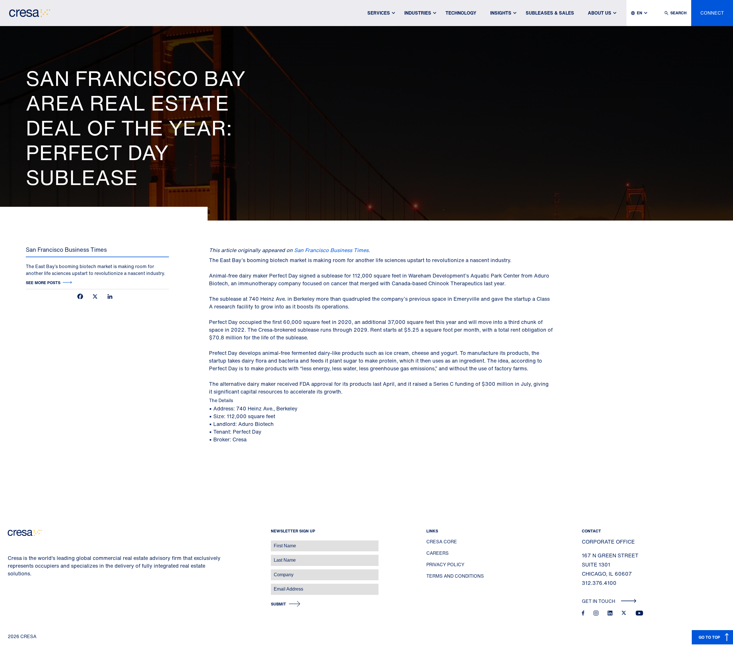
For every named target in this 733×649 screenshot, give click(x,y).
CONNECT (712, 12)
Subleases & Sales (550, 12)
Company (10, 571)
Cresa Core (441, 541)
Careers (437, 553)
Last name (11, 557)
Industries (417, 12)
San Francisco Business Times (331, 250)
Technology (461, 12)
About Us (599, 12)
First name (11, 542)
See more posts (43, 283)
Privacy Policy (445, 564)
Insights (500, 12)
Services (378, 12)
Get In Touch (599, 601)
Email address (14, 586)
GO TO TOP (709, 637)
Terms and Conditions (455, 576)
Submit (278, 604)
